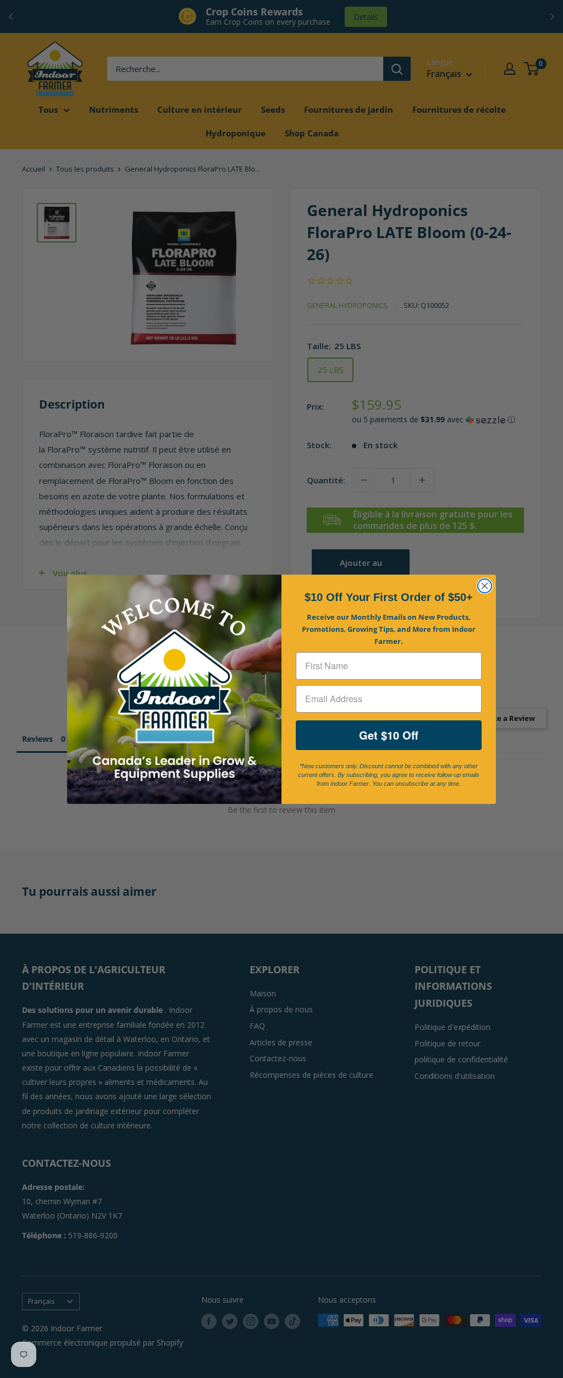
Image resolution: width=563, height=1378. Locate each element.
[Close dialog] (485, 586)
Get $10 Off (388, 735)
